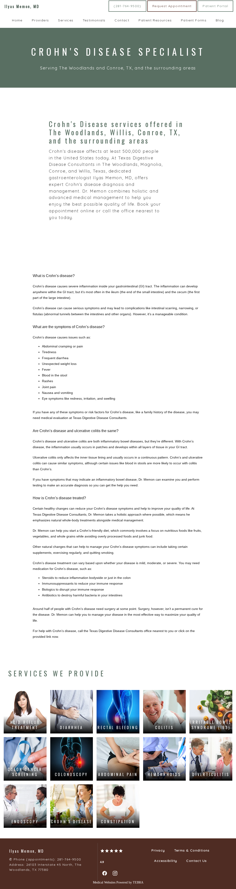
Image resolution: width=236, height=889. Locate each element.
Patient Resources (155, 20)
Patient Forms (193, 20)
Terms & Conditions (192, 850)
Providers (40, 20)
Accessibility (165, 861)
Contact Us (196, 861)
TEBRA (138, 882)
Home (17, 20)
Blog (220, 20)
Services (65, 20)
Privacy (158, 850)
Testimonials (94, 20)
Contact (122, 20)
